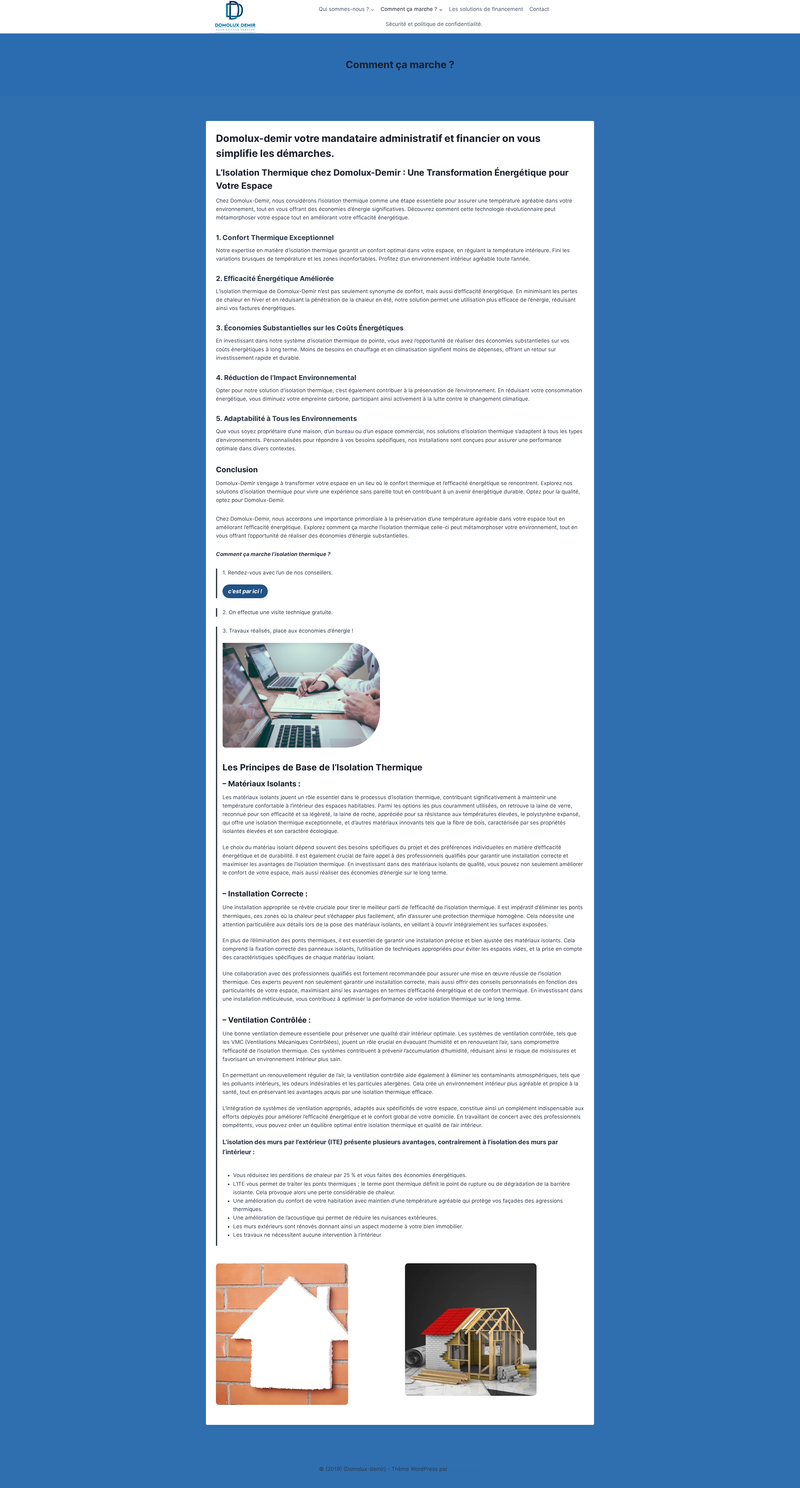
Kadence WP (465, 1469)
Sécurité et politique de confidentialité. (434, 24)
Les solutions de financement (486, 9)
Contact (539, 9)
